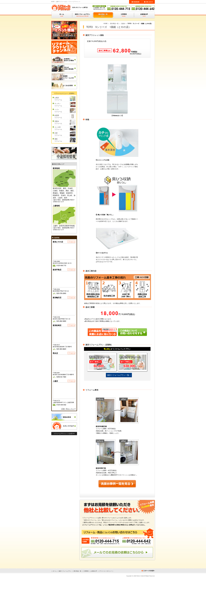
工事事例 (86, 571)
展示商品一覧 (77, 571)
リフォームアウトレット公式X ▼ (64, 433)
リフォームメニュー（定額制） (64, 93)
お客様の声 (94, 571)
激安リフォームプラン (65, 571)
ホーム (55, 571)
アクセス (70, 242)
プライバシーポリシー (105, 571)
